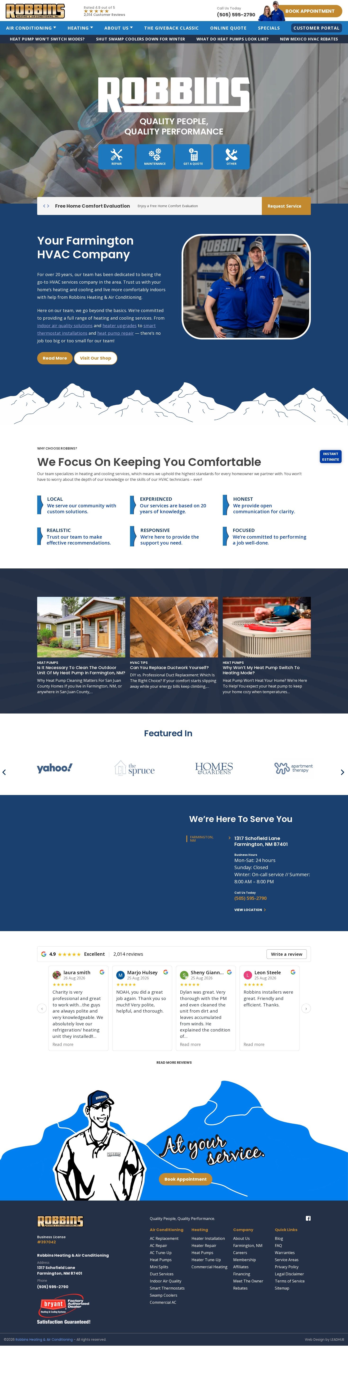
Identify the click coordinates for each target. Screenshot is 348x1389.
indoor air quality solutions (65, 325)
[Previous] (5, 770)
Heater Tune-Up (206, 1259)
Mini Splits (159, 1266)
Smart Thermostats (167, 1288)
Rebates (240, 1288)
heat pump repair (115, 333)
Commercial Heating (210, 1266)
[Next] (343, 770)
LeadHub (337, 1339)
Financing (241, 1274)
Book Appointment (186, 1179)
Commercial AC (163, 1302)
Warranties (285, 1252)
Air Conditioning (29, 28)
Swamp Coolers (163, 1295)
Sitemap (282, 1288)
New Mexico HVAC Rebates (309, 39)
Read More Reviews (174, 1062)
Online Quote (228, 28)
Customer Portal (317, 28)
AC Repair (158, 1245)
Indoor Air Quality (165, 1281)
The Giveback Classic (171, 28)
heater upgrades (120, 325)
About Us (116, 28)
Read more (126, 1044)
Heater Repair (204, 1245)
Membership (244, 1259)
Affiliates (241, 1266)
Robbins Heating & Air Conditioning (44, 1339)
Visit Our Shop (95, 358)
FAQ (278, 1245)
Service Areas (287, 1259)
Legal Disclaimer (289, 1274)
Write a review (286, 954)
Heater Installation (208, 1238)
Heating (78, 28)
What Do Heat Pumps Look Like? (232, 39)
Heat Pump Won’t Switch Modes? (47, 39)
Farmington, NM (248, 1245)
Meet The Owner (248, 1281)
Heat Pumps (161, 1259)
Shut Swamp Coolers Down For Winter (140, 39)
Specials (269, 28)
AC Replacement (164, 1238)
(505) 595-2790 (250, 898)
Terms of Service (290, 1281)
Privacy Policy (287, 1266)
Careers (240, 1252)
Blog (279, 1238)
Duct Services (162, 1274)
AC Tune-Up (161, 1252)
